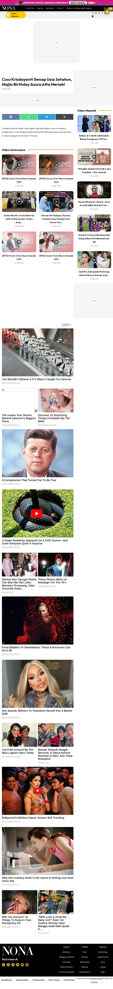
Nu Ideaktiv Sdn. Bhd (96, 978)
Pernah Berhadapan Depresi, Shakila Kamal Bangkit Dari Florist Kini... (56, 219)
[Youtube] (22, 964)
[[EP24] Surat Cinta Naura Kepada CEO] (56, 164)
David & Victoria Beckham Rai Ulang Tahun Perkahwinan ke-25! (94, 238)
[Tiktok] (102, 13)
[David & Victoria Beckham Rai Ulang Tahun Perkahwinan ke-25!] (94, 223)
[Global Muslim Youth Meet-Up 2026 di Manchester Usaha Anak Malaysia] (19, 201)
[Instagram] (95, 13)
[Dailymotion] (92, 16)
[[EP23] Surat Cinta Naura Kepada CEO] (19, 242)
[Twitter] (99, 13)
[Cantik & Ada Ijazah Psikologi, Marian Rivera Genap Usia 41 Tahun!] (94, 259)
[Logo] (8, 8)
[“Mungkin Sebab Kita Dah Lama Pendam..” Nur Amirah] (94, 156)
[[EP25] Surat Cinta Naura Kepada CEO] (19, 164)
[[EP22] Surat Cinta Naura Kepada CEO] (56, 242)
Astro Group (94, 982)
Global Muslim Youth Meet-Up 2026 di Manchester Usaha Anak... (19, 219)
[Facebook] (92, 13)
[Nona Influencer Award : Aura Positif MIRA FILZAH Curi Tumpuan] (94, 189)
